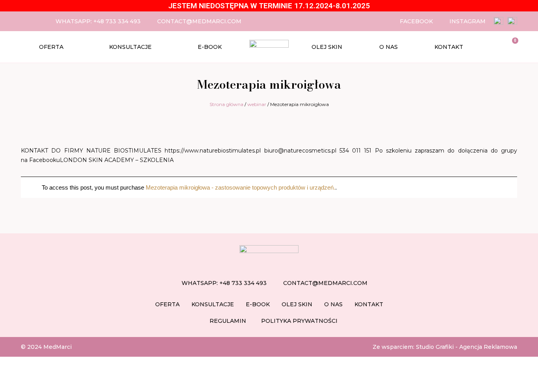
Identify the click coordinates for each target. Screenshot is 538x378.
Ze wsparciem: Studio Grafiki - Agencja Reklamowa (445, 346)
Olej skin (327, 46)
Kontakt (448, 46)
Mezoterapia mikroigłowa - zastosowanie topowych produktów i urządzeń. (240, 187)
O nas (388, 46)
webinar (256, 104)
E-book (210, 46)
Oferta (51, 46)
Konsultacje (130, 46)
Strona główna (226, 104)
